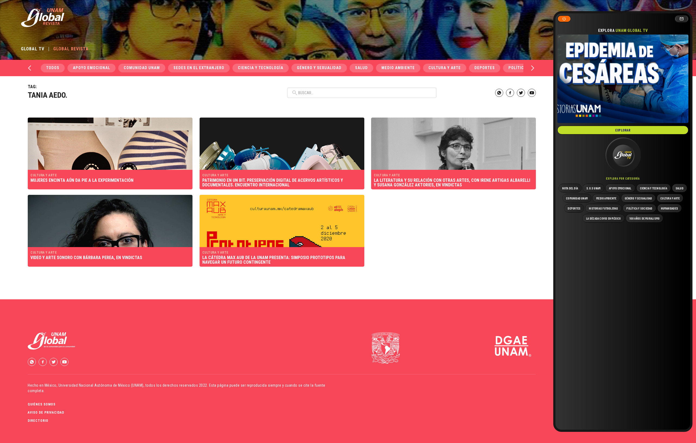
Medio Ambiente (398, 68)
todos (52, 68)
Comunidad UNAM (142, 68)
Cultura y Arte (444, 68)
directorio (38, 421)
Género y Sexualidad (319, 68)
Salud (361, 68)
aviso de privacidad (46, 412)
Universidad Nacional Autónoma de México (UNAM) (101, 385)
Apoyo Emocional (91, 68)
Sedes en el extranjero (198, 68)
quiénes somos (41, 404)
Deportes (484, 68)
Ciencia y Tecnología (260, 68)
